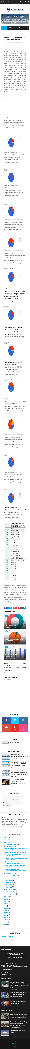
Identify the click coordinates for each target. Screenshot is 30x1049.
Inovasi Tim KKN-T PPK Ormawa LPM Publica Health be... (15, 866)
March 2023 (9, 889)
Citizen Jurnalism (7, 797)
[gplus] (25, 2)
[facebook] (20, 2)
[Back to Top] (15, 1047)
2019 (5, 904)
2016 (5, 910)
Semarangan (6, 805)
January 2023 (10, 894)
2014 (5, 915)
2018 (5, 906)
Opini (18, 800)
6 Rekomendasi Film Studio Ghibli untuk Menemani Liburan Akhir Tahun (18, 994)
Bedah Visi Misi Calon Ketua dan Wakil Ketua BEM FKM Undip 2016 (19, 756)
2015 (5, 913)
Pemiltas (5, 803)
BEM (6, 631)
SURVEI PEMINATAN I (10, 625)
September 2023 (11, 876)
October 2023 (10, 873)
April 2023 (9, 887)
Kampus (5, 800)
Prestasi (20, 803)
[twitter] (23, 2)
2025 (6, 838)
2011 (5, 922)
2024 (6, 840)
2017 (5, 908)
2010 (5, 924)
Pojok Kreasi (13, 803)
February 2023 (10, 892)
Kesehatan (12, 800)
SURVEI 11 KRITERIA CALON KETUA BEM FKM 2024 (15, 855)
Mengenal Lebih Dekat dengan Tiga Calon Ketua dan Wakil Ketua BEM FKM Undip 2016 (19, 773)
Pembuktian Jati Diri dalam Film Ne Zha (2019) (18, 1002)
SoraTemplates (11, 1041)
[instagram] (28, 2)
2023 (6, 842)
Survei (5, 44)
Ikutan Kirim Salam (8, 936)
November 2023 (11, 846)
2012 (5, 919)
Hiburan (21, 797)
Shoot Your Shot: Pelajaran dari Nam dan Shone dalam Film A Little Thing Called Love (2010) (19, 984)
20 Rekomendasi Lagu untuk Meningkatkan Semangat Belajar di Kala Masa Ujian (18, 1016)
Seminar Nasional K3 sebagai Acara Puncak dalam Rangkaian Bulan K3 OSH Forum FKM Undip (19, 1024)
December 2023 (11, 844)
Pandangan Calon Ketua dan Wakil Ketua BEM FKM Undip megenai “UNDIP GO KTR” (19, 764)
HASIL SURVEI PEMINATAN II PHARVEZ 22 (12, 655)
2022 (6, 897)
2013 (5, 917)
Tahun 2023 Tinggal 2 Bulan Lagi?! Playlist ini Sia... (16, 858)
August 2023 (10, 878)
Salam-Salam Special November (15, 852)
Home (3, 28)
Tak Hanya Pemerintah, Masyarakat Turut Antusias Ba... (16, 869)
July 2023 (9, 880)
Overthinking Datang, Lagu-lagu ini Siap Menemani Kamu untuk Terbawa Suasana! (18, 782)
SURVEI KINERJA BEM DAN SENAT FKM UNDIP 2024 (14, 640)
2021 (5, 899)
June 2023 (9, 882)
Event (15, 797)
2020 (6, 901)
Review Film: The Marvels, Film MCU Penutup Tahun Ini (16, 849)
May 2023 (9, 885)
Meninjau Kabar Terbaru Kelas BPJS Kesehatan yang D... (15, 862)
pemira (23, 42)
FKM (6, 616)
